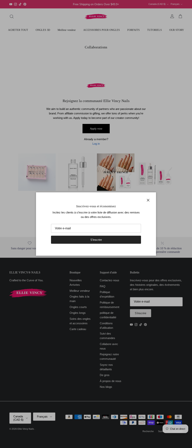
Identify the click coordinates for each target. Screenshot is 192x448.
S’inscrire (96, 239)
